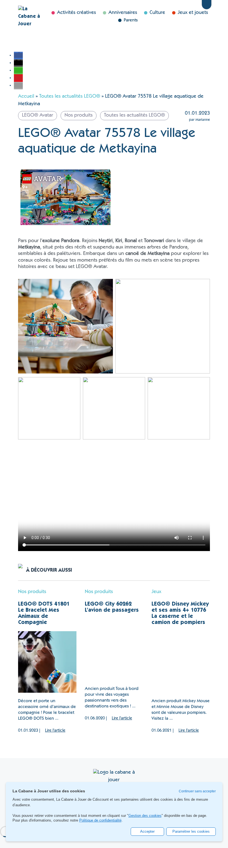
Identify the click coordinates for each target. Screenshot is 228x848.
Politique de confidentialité (100, 820)
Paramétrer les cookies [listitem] (191, 831)
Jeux (156, 591)
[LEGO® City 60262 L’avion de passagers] (114, 649)
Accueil (26, 96)
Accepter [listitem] (147, 831)
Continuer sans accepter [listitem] (197, 791)
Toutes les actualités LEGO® (69, 96)
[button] (18, 55)
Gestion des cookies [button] (145, 816)
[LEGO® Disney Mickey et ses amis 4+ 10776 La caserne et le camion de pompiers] (181, 662)
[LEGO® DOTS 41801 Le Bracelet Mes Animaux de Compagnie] (47, 662)
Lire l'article (55, 731)
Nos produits (32, 591)
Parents (131, 20)
